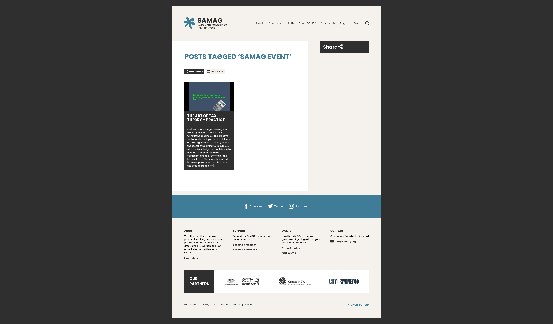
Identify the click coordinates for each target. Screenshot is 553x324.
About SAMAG (308, 23)
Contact (248, 305)
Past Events (289, 253)
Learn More (191, 258)
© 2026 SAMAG (190, 305)
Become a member (244, 244)
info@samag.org (345, 241)
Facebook (255, 206)
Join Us (289, 23)
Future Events (290, 248)
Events (260, 23)
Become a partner (244, 249)
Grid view (196, 71)
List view (217, 71)
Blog (342, 23)
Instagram (302, 206)
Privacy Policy (209, 305)
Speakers (275, 23)
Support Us (328, 23)
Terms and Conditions (230, 305)
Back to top (360, 305)
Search (358, 23)
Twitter (278, 206)
